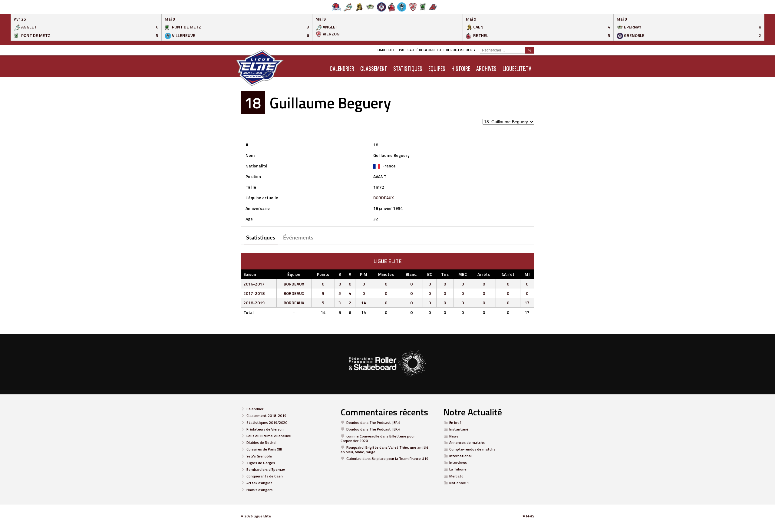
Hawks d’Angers (259, 490)
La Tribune (458, 469)
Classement (373, 68)
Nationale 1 (459, 483)
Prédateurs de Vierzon (265, 429)
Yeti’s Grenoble (259, 456)
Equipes (436, 68)
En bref (455, 422)
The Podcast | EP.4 (384, 422)
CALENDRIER (342, 68)
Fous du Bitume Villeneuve (268, 436)
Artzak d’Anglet (259, 483)
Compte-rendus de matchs (472, 449)
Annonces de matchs (467, 442)
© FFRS (528, 516)
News (453, 436)
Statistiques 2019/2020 (266, 422)
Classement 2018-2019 (266, 415)
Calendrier (254, 409)
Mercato (456, 476)
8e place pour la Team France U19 (399, 458)
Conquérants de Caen (264, 476)
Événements (298, 238)
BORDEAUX (383, 197)
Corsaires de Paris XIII (264, 449)
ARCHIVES (486, 68)
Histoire (460, 68)
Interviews (458, 462)
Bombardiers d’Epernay (265, 469)
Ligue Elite (386, 50)
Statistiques (407, 68)
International (460, 456)
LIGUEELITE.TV (517, 68)
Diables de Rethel (261, 442)
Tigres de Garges (260, 463)
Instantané (458, 429)
